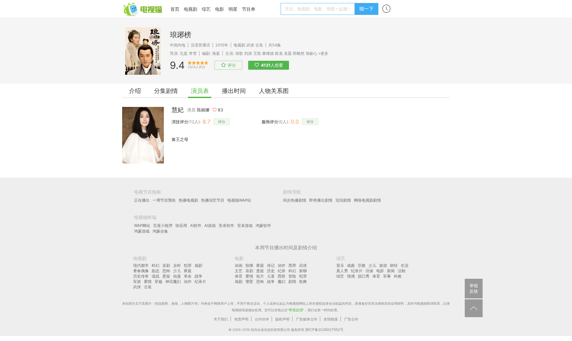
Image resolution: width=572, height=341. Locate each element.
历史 (271, 270)
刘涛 (248, 53)
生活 (404, 265)
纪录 (281, 270)
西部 (281, 276)
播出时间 (234, 90)
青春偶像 (141, 270)
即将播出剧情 (320, 200)
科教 (398, 276)
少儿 (177, 270)
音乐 (340, 265)
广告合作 (351, 319)
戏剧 (198, 265)
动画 (239, 265)
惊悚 (249, 265)
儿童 (271, 276)
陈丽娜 (203, 109)
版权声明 (282, 319)
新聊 (303, 270)
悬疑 (166, 276)
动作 (188, 281)
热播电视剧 (188, 200)
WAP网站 (142, 225)
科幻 (155, 265)
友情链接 (331, 319)
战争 (198, 276)
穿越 (158, 281)
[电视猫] (143, 8)
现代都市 (141, 265)
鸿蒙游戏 (142, 231)
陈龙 (279, 53)
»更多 (323, 53)
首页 (174, 9)
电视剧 (190, 9)
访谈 (369, 270)
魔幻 (281, 281)
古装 (259, 45)
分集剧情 (166, 90)
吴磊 (288, 53)
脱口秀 (363, 276)
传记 (271, 265)
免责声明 (241, 319)
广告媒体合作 (306, 319)
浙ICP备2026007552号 (324, 329)
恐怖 (166, 270)
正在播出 (142, 200)
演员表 (200, 90)
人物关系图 (274, 90)
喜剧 (166, 265)
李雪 (193, 53)
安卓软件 (226, 225)
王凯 (257, 53)
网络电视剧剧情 (367, 200)
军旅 (137, 281)
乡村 (177, 265)
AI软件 (195, 225)
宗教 (362, 265)
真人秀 (342, 270)
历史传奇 (141, 276)
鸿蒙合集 (160, 231)
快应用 (181, 225)
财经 (394, 265)
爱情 (148, 281)
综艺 (206, 9)
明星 (233, 9)
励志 (155, 270)
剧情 (292, 281)
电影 (219, 9)
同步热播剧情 (294, 200)
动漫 (177, 276)
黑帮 (292, 265)
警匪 (249, 281)
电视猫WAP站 (239, 200)
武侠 (250, 45)
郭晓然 (298, 53)
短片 (260, 276)
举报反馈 (296, 310)
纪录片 (200, 281)
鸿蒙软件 (263, 225)
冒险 (292, 276)
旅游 (383, 265)
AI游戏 (210, 225)
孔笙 (184, 53)
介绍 (135, 90)
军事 (387, 276)
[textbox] (319, 9)
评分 (221, 121)
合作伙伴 (262, 319)
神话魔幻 (173, 281)
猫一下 (366, 9)
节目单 (248, 9)
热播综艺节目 (212, 200)
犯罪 (188, 265)
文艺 (239, 270)
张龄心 (311, 53)
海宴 (216, 53)
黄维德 (268, 53)
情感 (351, 276)
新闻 (391, 270)
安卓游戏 (245, 225)
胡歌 (239, 53)
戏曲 (351, 265)
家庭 (188, 270)
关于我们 (221, 319)
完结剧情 (343, 200)
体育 (239, 276)
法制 (401, 270)
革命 (188, 276)
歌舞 (303, 281)
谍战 (155, 276)
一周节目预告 (164, 200)
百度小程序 (162, 225)
